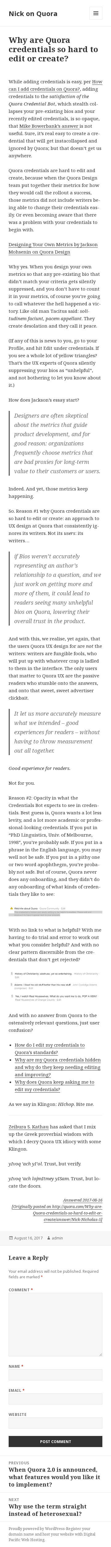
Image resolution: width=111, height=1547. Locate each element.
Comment (21, 1290)
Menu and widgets (96, 19)
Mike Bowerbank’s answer (49, 126)
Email (17, 1390)
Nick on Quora (33, 13)
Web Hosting (32, 1539)
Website (18, 1414)
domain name (21, 1534)
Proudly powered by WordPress (37, 1528)
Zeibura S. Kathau (29, 1126)
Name (16, 1366)
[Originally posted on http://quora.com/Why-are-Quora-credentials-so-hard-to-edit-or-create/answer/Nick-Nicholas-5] (57, 1213)
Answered (82, 1200)
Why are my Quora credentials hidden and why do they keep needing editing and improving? (58, 1067)
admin (57, 1238)
